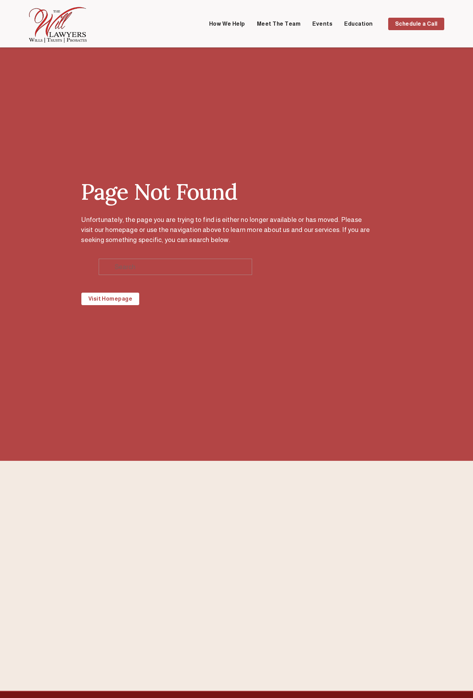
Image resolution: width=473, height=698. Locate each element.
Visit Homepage (110, 299)
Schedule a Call (416, 24)
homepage (121, 229)
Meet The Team (279, 24)
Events (322, 24)
